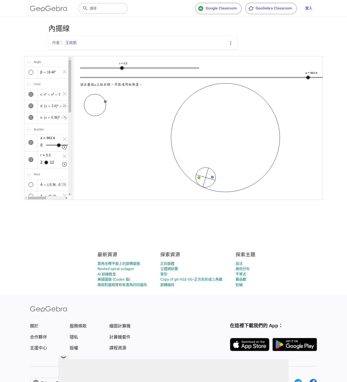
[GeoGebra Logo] (48, 8)
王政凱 (71, 42)
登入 (308, 8)
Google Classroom (221, 8)
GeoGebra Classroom (274, 8)
